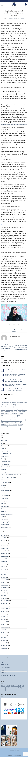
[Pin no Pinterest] (18, 325)
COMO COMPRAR (5, 667)
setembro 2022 (4, 608)
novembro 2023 (5, 587)
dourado (12, 685)
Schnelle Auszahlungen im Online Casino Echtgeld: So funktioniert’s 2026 (15, 375)
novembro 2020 (5, 645)
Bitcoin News (4, 440)
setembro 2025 (4, 561)
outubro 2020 (4, 648)
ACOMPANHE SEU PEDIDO (8, 675)
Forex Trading (4, 469)
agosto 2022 (4, 611)
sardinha (24, 687)
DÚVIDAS (3, 672)
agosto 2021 (4, 632)
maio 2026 (3, 540)
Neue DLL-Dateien (5, 490)
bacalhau (3, 685)
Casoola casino (4, 409)
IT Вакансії (3, 480)
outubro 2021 (4, 629)
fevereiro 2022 (4, 621)
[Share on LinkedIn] (20, 325)
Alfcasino (14, 402)
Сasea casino (12, 429)
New (2, 493)
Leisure (3, 485)
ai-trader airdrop (8, 402)
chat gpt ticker (11, 409)
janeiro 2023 (4, 598)
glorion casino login (5, 413)
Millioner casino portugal (6, 415)
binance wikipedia (4, 406)
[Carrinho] (26, 4)
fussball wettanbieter (22, 411)
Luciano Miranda (21, 18)
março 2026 (4, 545)
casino (2, 448)
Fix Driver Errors (5, 464)
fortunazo (3, 411)
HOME (2, 662)
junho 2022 (3, 616)
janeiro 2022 (4, 624)
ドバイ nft (18, 429)
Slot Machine (4, 508)
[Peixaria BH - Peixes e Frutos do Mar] (14, 4)
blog (2, 443)
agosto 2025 (4, 564)
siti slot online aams (14, 422)
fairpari (22, 409)
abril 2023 (3, 595)
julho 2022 (3, 614)
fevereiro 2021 (4, 642)
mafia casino (20, 413)
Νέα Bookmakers (4, 429)
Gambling (3, 472)
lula (23, 685)
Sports (2, 516)
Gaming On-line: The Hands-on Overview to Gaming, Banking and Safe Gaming (15, 380)
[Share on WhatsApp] (8, 325)
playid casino (7, 420)
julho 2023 (3, 593)
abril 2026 (3, 543)
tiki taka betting (4, 424)
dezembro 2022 (5, 600)
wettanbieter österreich (5, 426)
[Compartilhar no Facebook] (10, 325)
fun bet (15, 411)
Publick (3, 503)
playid (2, 420)
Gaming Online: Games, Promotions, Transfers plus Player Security (16, 385)
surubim (3, 690)
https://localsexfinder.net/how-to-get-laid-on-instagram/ (14, 124)
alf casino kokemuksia (21, 402)
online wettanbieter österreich (7, 417)
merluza (3, 687)
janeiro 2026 (4, 551)
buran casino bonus (18, 406)
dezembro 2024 (5, 585)
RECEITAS (4, 670)
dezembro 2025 (5, 553)
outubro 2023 (4, 590)
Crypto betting (4, 451)
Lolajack (15, 413)
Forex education (5, 466)
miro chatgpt (14, 415)
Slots (21, 422)
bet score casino (19, 404)
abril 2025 (3, 574)
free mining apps (9, 411)
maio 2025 (3, 572)
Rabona (12, 420)
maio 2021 (3, 635)
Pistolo (15, 417)
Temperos (8, 690)
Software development (6, 514)
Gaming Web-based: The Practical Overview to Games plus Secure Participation (15, 389)
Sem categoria (14, 9)
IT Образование (5, 482)
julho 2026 (3, 535)
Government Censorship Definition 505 (10, 474)
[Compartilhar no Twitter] (13, 325)
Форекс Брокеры (5, 524)
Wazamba (20, 424)
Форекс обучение (5, 527)
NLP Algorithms (5, 495)
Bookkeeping (4, 445)
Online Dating (4, 498)
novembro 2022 (5, 603)
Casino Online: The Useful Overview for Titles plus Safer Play (16, 370)
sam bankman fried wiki (20, 420)
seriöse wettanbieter (5, 422)
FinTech (3, 459)
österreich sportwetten (16, 426)
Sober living (4, 511)
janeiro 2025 (4, 582)
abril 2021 (3, 637)
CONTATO (3, 678)
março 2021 (4, 640)
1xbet (2, 402)
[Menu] (2, 4)
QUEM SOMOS (5, 664)
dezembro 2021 (5, 627)
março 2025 (4, 577)
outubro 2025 (4, 558)
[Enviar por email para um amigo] (15, 325)
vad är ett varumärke (13, 424)
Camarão (8, 685)
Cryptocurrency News (6, 453)
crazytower (18, 409)
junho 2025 (3, 569)
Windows (3, 519)
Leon (11, 413)
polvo (16, 687)
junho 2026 (3, 537)
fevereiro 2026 (4, 548)
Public (2, 501)
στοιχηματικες (4, 522)
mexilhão (7, 687)
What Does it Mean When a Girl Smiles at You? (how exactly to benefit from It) (20, 347)
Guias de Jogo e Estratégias (8, 477)
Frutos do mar (18, 685)
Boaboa (11, 406)
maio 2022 (3, 619)
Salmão (19, 687)
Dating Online (4, 456)
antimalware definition (5, 404)
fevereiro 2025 (4, 579)
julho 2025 (3, 566)
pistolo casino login (22, 417)
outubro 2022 (4, 606)
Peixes (12, 687)
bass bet (13, 404)
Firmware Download (6, 461)
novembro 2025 (5, 556)
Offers (19, 415)
